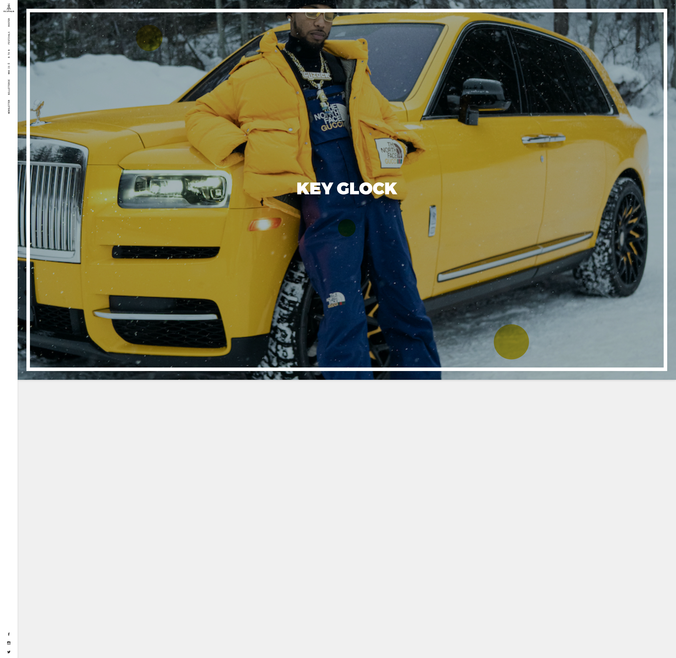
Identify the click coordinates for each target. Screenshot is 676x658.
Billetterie (9, 87)
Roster (9, 22)
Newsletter (9, 107)
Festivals (9, 38)
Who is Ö (9, 68)
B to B (9, 53)
